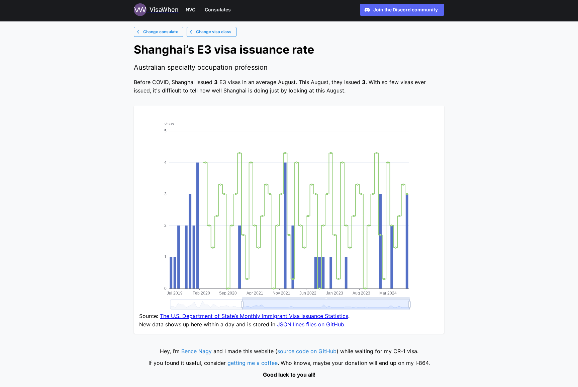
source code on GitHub (306, 351)
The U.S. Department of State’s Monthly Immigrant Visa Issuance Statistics (254, 316)
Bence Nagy (196, 351)
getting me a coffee (252, 363)
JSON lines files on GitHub (310, 324)
